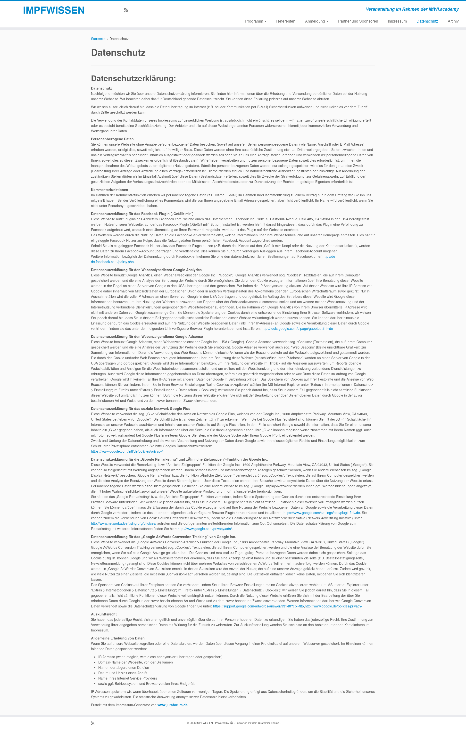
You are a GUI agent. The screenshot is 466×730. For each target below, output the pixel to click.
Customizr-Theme (268, 723)
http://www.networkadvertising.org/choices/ (123, 523)
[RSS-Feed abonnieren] (127, 10)
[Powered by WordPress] (231, 721)
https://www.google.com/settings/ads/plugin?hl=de (321, 512)
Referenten (285, 21)
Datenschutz (427, 21)
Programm (254, 21)
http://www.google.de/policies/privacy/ (333, 606)
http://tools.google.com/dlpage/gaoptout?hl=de (297, 328)
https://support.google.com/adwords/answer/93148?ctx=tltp (258, 606)
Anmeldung (315, 21)
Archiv (453, 21)
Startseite (98, 38)
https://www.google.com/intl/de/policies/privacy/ (127, 451)
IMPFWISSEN (54, 10)
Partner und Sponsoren (358, 21)
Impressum (397, 21)
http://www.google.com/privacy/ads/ (205, 528)
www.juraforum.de (173, 704)
